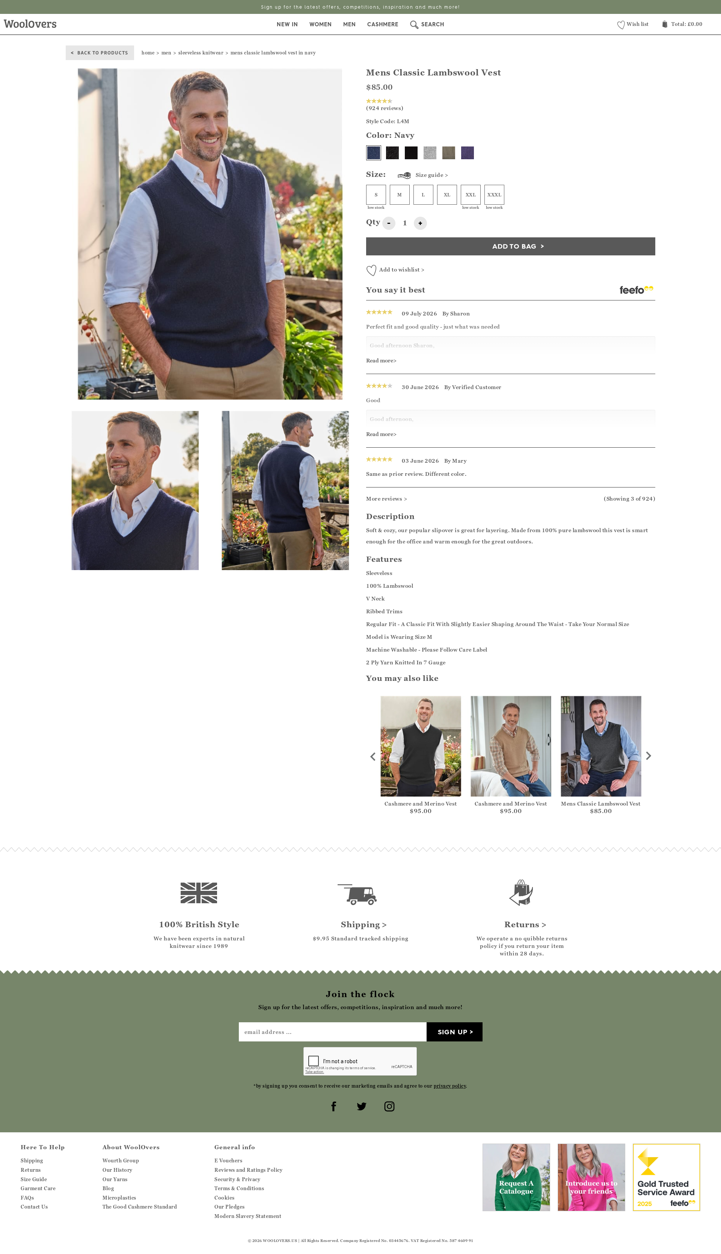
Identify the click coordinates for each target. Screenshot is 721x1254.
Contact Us (34, 1207)
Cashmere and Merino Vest (421, 803)
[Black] (411, 152)
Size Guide (34, 1179)
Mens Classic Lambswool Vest (601, 803)
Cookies (224, 1198)
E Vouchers (228, 1160)
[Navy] (373, 152)
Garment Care (38, 1188)
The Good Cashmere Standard (140, 1207)
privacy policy (450, 1086)
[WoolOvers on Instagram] (388, 1105)
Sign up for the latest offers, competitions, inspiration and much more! (360, 7)
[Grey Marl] (430, 152)
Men (349, 24)
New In (287, 24)
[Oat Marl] (448, 152)
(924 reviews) (385, 108)
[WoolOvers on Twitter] (360, 1105)
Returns (31, 1170)
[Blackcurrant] (467, 152)
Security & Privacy (237, 1179)
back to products (102, 52)
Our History (118, 1170)
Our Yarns (115, 1179)
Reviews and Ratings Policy (248, 1170)
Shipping (32, 1160)
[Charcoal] (392, 152)
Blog (108, 1188)
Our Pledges (229, 1207)
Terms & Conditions (239, 1188)
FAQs (27, 1198)
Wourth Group (121, 1160)
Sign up (453, 1032)
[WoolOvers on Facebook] (332, 1105)
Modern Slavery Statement (247, 1216)
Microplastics (119, 1198)
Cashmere (382, 24)
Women (320, 24)
